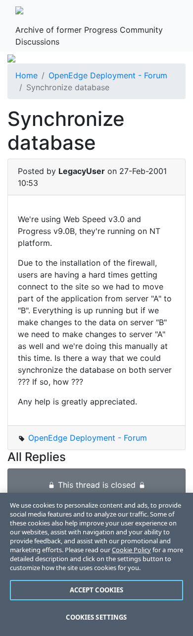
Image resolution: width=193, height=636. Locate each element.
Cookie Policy (131, 549)
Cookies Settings (96, 617)
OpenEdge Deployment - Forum (107, 75)
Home (26, 75)
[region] (96, 564)
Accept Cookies (97, 589)
